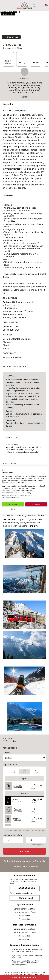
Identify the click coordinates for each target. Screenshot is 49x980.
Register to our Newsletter (25, 866)
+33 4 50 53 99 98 (26, 888)
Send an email (26, 898)
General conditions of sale (25, 912)
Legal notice (24, 916)
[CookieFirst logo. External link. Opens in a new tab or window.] (3, 470)
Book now (25, 851)
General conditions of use (24, 909)
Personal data (24, 919)
